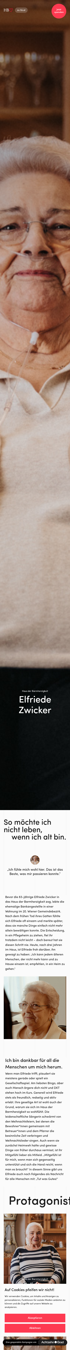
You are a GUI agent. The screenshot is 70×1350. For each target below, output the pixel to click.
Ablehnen (35, 1328)
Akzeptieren (35, 1318)
